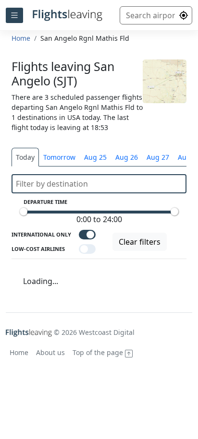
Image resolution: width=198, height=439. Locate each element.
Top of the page (99, 352)
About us (50, 352)
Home (21, 38)
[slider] (23, 211)
